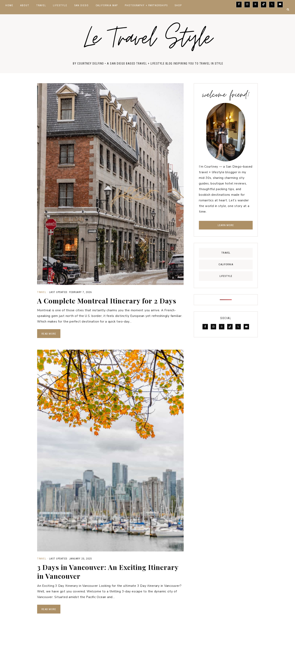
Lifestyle (226, 276)
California (226, 264)
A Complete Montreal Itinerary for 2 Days (106, 300)
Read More (49, 333)
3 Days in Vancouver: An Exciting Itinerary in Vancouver (107, 571)
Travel (41, 292)
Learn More (226, 225)
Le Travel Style (148, 40)
